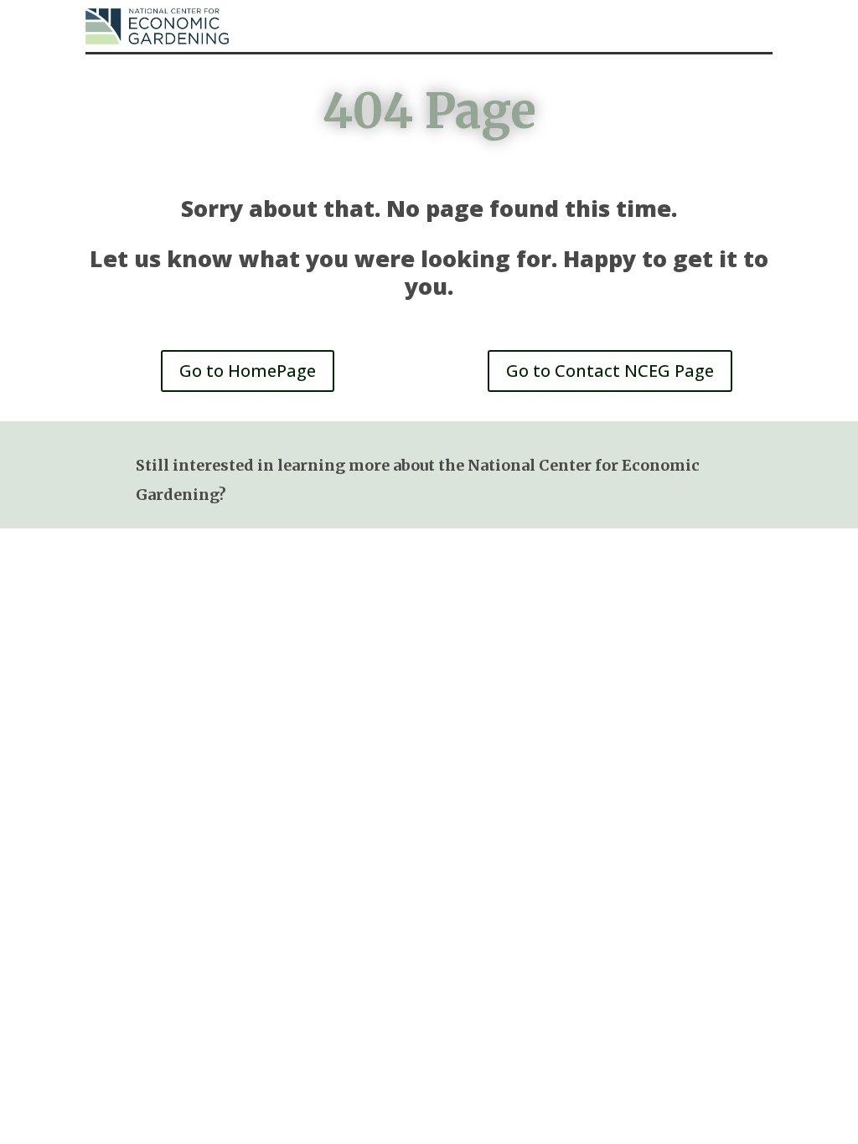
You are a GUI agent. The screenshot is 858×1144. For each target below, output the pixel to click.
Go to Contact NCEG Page (610, 370)
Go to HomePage (247, 370)
